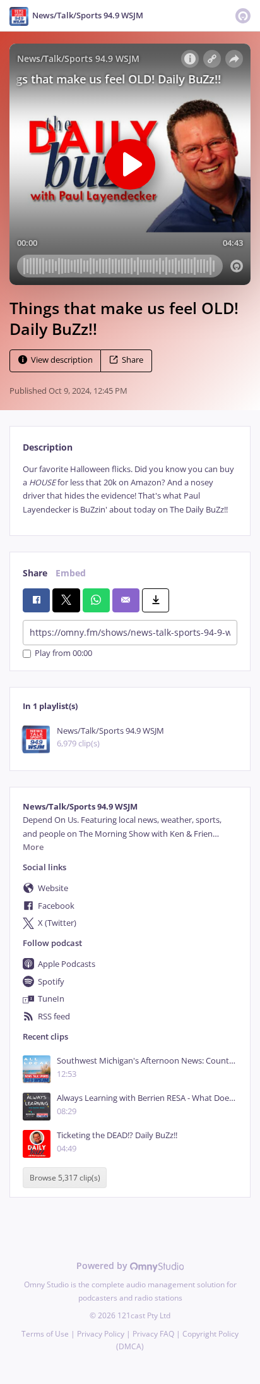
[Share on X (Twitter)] (66, 600)
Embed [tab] (71, 573)
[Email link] (125, 600)
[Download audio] (155, 600)
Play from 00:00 (63, 654)
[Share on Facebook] (36, 600)
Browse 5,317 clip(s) (65, 1177)
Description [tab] (48, 447)
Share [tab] (35, 573)
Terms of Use (45, 1333)
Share (132, 360)
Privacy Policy (100, 1333)
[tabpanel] (130, 490)
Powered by (103, 1266)
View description (62, 360)
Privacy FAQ (153, 1333)
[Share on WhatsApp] (96, 600)
